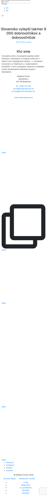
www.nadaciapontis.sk (23, 97)
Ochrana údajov (9, 478)
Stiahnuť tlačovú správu (23, 42)
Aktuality (25, 490)
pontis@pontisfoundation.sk (23, 91)
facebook (10, 462)
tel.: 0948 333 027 (23, 86)
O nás (25, 482)
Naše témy (25, 485)
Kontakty (25, 493)
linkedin (9, 468)
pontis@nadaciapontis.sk (23, 89)
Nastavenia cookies (27, 478)
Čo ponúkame (25, 487)
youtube (9, 470)
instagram (10, 465)
